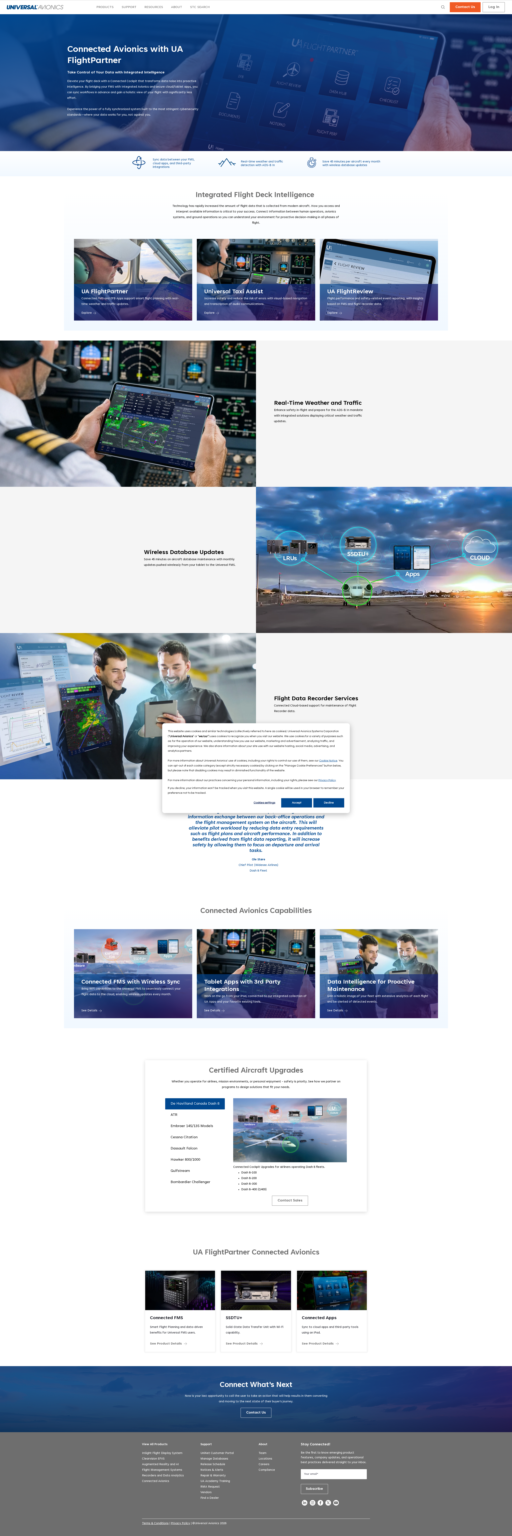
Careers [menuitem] (264, 1464)
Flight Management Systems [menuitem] (162, 1470)
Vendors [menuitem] (206, 1492)
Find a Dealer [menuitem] (209, 1498)
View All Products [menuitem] (155, 1444)
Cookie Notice (328, 760)
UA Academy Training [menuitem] (215, 1481)
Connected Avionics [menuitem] (155, 1481)
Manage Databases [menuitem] (214, 1458)
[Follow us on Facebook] (320, 1504)
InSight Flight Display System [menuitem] (162, 1453)
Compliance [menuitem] (267, 1470)
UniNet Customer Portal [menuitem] (217, 1453)
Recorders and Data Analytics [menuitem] (163, 1475)
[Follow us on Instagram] (312, 1504)
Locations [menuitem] (265, 1458)
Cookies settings (264, 802)
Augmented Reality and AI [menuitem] (160, 1464)
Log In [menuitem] (493, 7)
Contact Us (256, 1413)
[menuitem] (105, 7)
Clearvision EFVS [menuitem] (153, 1458)
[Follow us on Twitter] (328, 1504)
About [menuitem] (263, 1444)
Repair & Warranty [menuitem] (213, 1475)
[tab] (195, 1103)
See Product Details (166, 1343)
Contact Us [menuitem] (465, 7)
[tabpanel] (290, 1152)
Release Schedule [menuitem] (212, 1464)
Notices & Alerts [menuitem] (211, 1470)
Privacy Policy (327, 780)
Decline (329, 802)
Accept (296, 802)
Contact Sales (290, 1200)
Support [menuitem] (206, 1444)
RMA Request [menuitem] (210, 1486)
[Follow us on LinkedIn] (305, 1504)
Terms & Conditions (155, 1523)
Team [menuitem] (262, 1453)
